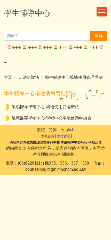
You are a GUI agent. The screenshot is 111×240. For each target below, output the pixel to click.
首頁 (8, 77)
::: (5, 63)
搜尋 (98, 35)
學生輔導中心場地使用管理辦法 (74, 77)
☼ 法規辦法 (28, 77)
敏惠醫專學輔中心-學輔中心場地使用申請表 (51, 118)
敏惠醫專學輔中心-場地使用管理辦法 (45, 107)
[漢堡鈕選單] (102, 11)
